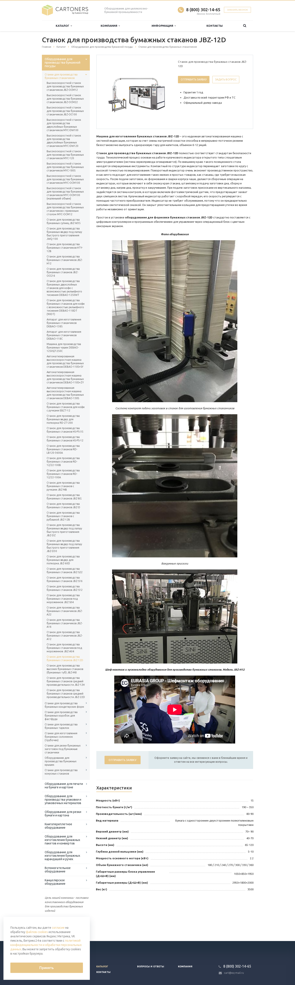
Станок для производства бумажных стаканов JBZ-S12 (64, 588)
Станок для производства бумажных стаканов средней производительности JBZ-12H (66, 681)
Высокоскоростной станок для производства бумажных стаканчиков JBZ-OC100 (65, 111)
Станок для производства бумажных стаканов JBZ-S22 (64, 570)
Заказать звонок (237, 10)
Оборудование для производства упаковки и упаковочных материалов (63, 799)
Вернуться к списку (60, 927)
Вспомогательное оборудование (58, 869)
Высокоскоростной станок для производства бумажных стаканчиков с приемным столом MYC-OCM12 (65, 209)
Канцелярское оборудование (55, 881)
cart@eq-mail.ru (234, 972)
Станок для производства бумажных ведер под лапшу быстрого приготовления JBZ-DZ (64, 530)
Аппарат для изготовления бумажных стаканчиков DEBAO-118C (64, 335)
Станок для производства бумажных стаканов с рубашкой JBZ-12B (63, 516)
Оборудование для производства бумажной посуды (62, 62)
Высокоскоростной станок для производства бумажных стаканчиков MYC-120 (65, 155)
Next (164, 91)
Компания (110, 25)
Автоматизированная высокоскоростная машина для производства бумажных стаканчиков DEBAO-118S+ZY (65, 377)
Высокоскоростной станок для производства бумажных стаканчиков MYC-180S (65, 167)
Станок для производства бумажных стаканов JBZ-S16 (64, 579)
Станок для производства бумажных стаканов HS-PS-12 (65, 439)
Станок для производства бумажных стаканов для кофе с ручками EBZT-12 (66, 407)
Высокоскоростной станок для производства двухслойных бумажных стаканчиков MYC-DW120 (64, 140)
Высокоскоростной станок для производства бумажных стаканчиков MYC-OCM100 (65, 179)
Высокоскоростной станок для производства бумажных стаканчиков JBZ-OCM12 (65, 86)
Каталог (63, 25)
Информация (163, 25)
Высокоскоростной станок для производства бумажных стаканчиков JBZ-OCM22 (65, 99)
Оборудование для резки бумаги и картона (63, 813)
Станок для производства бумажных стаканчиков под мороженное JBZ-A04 (64, 648)
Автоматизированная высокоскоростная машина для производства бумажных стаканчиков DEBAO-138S (65, 393)
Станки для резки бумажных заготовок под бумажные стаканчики (63, 749)
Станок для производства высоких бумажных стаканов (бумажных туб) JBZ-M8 (65, 669)
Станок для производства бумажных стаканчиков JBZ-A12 (64, 635)
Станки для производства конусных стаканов (61, 772)
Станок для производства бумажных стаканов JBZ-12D (65, 658)
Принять (46, 968)
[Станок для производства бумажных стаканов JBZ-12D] (136, 92)
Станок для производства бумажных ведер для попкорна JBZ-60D (63, 560)
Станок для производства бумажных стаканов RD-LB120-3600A (63, 449)
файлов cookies (37, 932)
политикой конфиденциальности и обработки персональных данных (46, 945)
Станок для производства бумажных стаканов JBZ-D (63, 505)
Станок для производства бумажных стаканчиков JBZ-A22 (64, 611)
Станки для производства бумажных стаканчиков (61, 76)
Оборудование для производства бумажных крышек (60, 761)
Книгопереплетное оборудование (58, 825)
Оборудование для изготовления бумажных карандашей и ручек (62, 855)
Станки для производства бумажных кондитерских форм (64, 705)
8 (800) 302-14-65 (203, 9)
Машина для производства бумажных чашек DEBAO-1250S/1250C (64, 347)
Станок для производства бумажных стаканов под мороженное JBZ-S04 (63, 599)
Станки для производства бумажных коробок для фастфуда (61, 715)
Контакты (214, 25)
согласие (58, 927)
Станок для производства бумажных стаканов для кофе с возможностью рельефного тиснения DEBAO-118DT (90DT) (66, 307)
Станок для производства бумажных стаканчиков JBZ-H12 (64, 260)
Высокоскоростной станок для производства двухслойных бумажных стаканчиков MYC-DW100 (64, 125)
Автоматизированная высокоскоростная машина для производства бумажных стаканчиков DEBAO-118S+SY (65, 361)
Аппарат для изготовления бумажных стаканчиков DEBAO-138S (64, 323)
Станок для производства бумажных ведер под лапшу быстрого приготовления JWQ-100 (64, 233)
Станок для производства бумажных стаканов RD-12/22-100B (63, 461)
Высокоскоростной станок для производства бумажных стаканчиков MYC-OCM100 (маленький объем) (65, 193)
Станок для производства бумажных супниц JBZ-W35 (64, 221)
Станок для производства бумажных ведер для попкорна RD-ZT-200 (63, 419)
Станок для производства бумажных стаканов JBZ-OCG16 (63, 272)
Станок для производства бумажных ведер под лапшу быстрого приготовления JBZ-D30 (64, 545)
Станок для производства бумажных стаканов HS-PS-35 (65, 430)
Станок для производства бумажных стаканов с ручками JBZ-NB (63, 486)
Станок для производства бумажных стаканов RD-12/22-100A (63, 474)
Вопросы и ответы (150, 966)
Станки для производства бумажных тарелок (61, 726)
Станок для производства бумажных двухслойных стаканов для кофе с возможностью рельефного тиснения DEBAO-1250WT (64, 288)
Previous (109, 91)
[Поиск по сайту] (244, 25)
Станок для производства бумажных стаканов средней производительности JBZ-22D (66, 693)
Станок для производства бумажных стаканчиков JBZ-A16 (64, 623)
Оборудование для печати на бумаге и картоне (64, 785)
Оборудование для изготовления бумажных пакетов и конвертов (62, 840)
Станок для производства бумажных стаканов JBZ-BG (64, 497)
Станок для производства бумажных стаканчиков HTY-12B (65, 248)
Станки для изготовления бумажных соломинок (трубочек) (61, 737)
